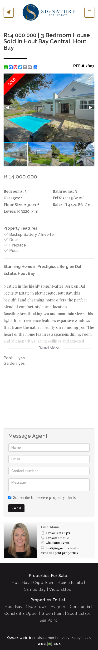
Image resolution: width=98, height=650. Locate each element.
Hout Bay (21, 582)
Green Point (52, 613)
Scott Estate (79, 613)
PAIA (87, 638)
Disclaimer (45, 638)
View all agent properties (59, 553)
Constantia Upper (21, 613)
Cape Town (43, 582)
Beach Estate (70, 582)
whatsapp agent (57, 542)
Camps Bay (35, 589)
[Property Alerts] (9, 12)
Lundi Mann (50, 527)
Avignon (58, 606)
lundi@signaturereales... (63, 548)
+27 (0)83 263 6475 (58, 533)
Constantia (80, 606)
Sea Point (48, 620)
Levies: (10, 211)
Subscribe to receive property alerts (44, 497)
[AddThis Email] (30, 67)
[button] (90, 78)
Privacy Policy (69, 638)
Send (16, 508)
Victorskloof (61, 589)
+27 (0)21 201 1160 (57, 538)
